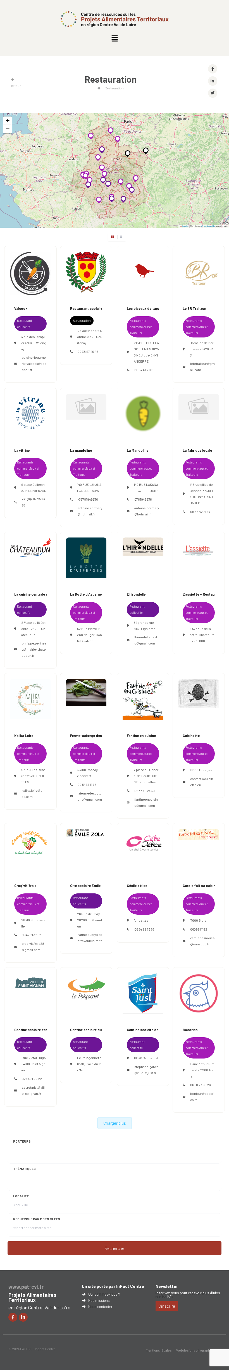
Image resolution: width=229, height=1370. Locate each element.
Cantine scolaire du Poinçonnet (95, 1030)
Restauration (82, 320)
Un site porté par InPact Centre (113, 1286)
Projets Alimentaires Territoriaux (32, 1297)
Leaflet (185, 226)
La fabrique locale (197, 450)
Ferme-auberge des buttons (93, 735)
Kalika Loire (23, 735)
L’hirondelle (136, 594)
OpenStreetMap (208, 226)
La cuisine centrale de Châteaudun (42, 594)
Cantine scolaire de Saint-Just (152, 1030)
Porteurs (22, 1141)
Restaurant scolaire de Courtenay (98, 308)
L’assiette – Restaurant (202, 594)
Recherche (114, 1248)
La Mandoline (137, 450)
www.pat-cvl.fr (26, 1287)
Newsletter (167, 1286)
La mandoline (81, 450)
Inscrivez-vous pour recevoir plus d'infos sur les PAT (188, 1295)
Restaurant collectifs (24, 324)
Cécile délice (137, 885)
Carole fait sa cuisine (200, 885)
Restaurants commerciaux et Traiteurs (141, 327)
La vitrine (22, 450)
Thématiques (24, 1169)
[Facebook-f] (12, 1317)
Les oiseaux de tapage (145, 308)
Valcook (20, 308)
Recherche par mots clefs (36, 1219)
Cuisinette (191, 735)
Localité (21, 1196)
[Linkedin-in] (23, 1317)
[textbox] (43, 1152)
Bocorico (190, 1030)
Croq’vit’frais (25, 885)
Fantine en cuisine (141, 735)
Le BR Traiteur (194, 308)
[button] (114, 38)
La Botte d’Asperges (87, 594)
